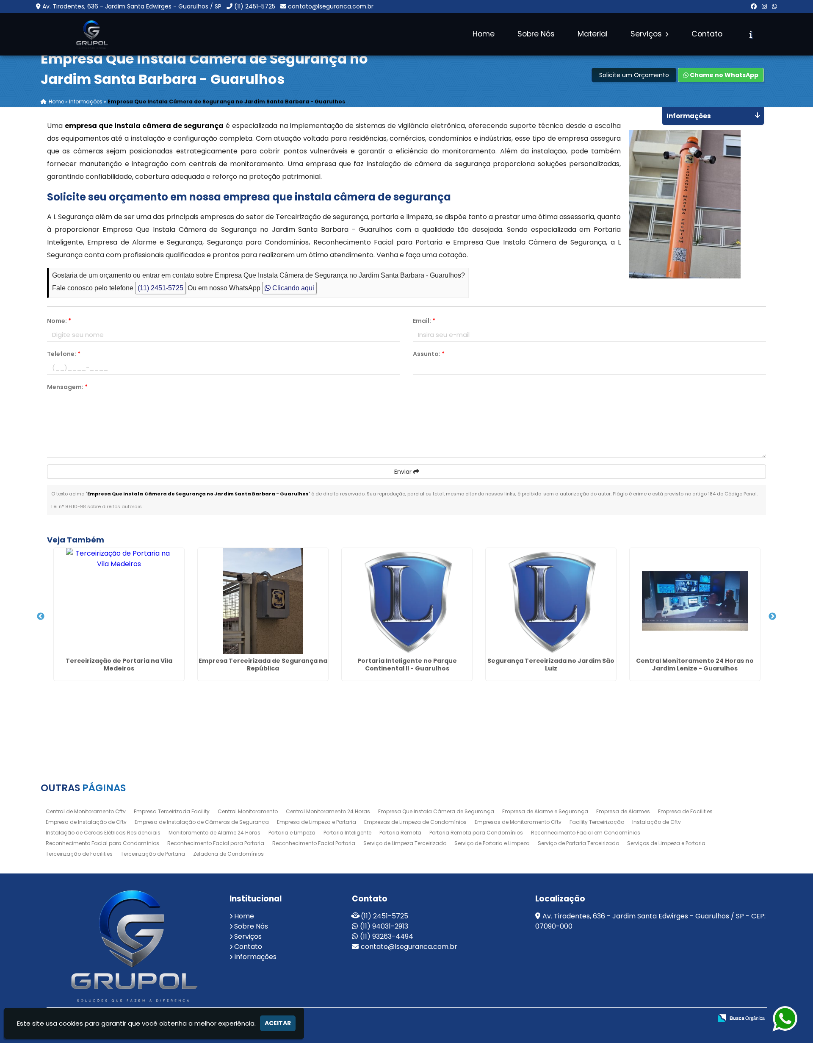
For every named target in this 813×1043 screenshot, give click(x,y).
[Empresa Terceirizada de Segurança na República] (263, 601)
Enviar (403, 471)
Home (484, 34)
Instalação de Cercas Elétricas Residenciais (103, 832)
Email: (424, 321)
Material (593, 34)
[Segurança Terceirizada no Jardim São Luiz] (551, 601)
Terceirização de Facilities (79, 853)
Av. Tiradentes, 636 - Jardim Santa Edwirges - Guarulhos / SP (131, 6)
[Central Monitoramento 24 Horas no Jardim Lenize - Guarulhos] (695, 601)
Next (772, 616)
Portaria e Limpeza (291, 832)
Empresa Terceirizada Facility (172, 811)
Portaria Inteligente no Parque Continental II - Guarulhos (407, 664)
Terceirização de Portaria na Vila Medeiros (119, 664)
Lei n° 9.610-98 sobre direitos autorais (96, 506)
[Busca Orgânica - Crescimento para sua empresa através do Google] (741, 1017)
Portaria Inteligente (347, 832)
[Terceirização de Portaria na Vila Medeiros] (119, 601)
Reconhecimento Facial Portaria (313, 843)
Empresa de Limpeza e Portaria (316, 822)
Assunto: (429, 354)
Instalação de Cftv (656, 822)
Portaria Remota (400, 832)
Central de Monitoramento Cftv (86, 811)
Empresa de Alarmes (623, 811)
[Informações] (751, 34)
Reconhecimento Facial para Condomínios (102, 843)
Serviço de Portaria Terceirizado (578, 843)
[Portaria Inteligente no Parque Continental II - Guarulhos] (407, 601)
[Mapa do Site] (607, 1018)
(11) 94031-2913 (384, 926)
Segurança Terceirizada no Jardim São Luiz (550, 664)
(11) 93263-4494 (386, 936)
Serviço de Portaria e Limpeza (492, 843)
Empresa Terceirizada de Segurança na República (263, 664)
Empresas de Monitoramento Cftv (518, 822)
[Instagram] (764, 6)
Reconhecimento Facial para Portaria (215, 843)
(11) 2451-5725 (254, 6)
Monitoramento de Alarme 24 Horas (214, 832)
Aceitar (278, 1023)
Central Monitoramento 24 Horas (328, 811)
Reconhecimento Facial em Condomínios (585, 832)
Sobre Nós (536, 34)
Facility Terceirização (597, 822)
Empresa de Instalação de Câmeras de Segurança (202, 822)
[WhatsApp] (774, 6)
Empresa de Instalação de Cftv (86, 822)
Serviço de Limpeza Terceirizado (404, 843)
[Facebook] (754, 6)
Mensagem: (67, 387)
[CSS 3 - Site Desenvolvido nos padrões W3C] (658, 1018)
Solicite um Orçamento (634, 75)
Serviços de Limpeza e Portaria (666, 843)
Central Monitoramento (248, 811)
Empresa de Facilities (685, 811)
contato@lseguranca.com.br (330, 6)
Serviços (647, 34)
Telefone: (63, 354)
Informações (255, 957)
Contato (706, 34)
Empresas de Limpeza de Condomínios (415, 822)
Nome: (59, 321)
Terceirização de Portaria (153, 853)
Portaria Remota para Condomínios (476, 832)
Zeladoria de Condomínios (228, 853)
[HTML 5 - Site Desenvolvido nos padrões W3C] (629, 1018)
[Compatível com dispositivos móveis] (687, 1018)
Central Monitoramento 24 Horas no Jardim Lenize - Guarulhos (695, 664)
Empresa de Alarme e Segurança (545, 811)
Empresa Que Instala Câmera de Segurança (436, 811)
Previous (40, 616)
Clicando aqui (292, 288)
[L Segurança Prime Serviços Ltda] (132, 945)
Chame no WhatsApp (723, 75)
